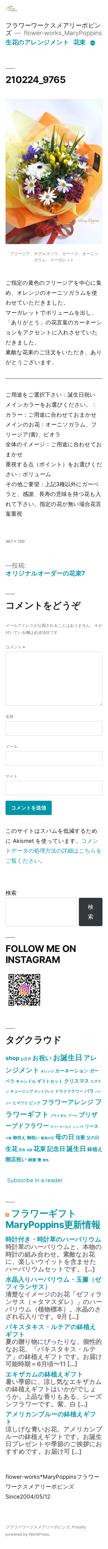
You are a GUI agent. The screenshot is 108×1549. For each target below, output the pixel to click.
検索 (11, 893)
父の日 (92, 1137)
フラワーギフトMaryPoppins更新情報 (53, 1219)
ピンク (34, 1102)
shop (12, 1058)
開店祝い (16, 1159)
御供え (19, 1137)
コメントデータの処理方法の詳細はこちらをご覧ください (54, 851)
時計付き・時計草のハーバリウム (53, 1239)
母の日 (64, 1137)
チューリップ (21, 1091)
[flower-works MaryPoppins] (24, 1006)
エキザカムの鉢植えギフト (44, 1374)
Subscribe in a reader (35, 1180)
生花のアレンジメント (37, 42)
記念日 (56, 1148)
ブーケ (73, 1116)
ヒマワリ (20, 1103)
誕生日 (76, 1148)
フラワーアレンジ (68, 1102)
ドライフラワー (69, 1091)
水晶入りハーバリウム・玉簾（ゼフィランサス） (53, 1283)
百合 (22, 1150)
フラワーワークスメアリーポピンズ (38, 1527)
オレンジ (47, 1071)
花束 (79, 42)
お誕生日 (67, 1057)
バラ (89, 1091)
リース (91, 1126)
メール (12, 746)
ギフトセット (50, 1081)
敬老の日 (47, 1138)
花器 (29, 1150)
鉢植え (94, 1149)
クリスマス (76, 1081)
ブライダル (58, 1116)
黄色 (46, 1160)
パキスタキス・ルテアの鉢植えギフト (51, 1330)
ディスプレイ (44, 1091)
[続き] (93, 43)
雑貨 (32, 1159)
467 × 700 (15, 541)
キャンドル (26, 1081)
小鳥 (9, 1138)
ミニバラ (78, 1127)
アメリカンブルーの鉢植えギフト (51, 1417)
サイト (12, 776)
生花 (12, 1148)
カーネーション (71, 1071)
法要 (80, 1137)
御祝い (33, 1137)
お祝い (42, 1058)
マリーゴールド (60, 1127)
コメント (15, 647)
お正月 (26, 1059)
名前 (10, 716)
